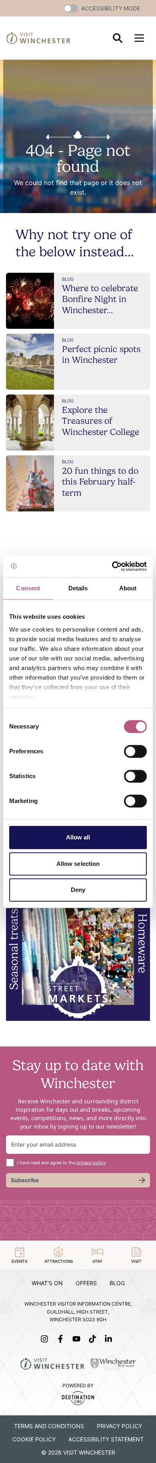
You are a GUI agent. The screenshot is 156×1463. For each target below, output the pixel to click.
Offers (86, 1283)
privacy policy (91, 1162)
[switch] (135, 751)
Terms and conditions (49, 1426)
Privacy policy (119, 1426)
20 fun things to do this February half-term (100, 481)
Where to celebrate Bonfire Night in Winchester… (100, 299)
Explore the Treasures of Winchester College (100, 420)
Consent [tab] (28, 588)
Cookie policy (34, 1439)
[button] (71, 8)
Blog (117, 1283)
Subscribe (25, 1180)
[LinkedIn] (110, 1338)
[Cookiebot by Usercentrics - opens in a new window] (112, 566)
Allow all (78, 837)
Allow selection (78, 863)
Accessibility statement (106, 1439)
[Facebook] (62, 1338)
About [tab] (128, 588)
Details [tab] (78, 588)
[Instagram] (46, 1338)
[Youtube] (78, 1338)
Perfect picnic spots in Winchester (101, 354)
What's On (47, 1283)
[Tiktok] (94, 1338)
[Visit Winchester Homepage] (38, 38)
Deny (78, 889)
